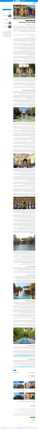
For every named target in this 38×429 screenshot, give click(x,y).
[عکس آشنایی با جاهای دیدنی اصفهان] (18, 396)
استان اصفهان (31, 20)
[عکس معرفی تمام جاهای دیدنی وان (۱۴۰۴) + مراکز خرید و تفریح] (18, 385)
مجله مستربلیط (34, 426)
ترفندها (7, 18)
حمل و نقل (21, 2)
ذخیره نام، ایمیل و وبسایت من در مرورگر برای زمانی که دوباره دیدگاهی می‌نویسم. (26, 411)
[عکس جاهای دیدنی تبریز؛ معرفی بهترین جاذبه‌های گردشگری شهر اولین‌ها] (29, 396)
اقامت (22, 2)
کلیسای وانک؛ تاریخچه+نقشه (16, 372)
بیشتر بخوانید (29, 377)
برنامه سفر (21, 426)
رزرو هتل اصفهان (24, 355)
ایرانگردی (27, 2)
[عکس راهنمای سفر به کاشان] (29, 384)
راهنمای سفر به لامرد (6, 19)
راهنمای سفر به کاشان (33, 390)
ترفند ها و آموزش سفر (24, 426)
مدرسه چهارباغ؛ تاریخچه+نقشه (32, 372)
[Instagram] (4, 426)
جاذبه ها (34, 20)
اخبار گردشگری (18, 426)
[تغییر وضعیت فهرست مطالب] (34, 34)
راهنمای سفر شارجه (6, 26)
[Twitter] (3, 426)
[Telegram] (2, 426)
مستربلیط (30, 2)
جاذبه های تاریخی (27, 20)
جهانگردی (25, 2)
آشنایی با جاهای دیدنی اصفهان (21, 401)
